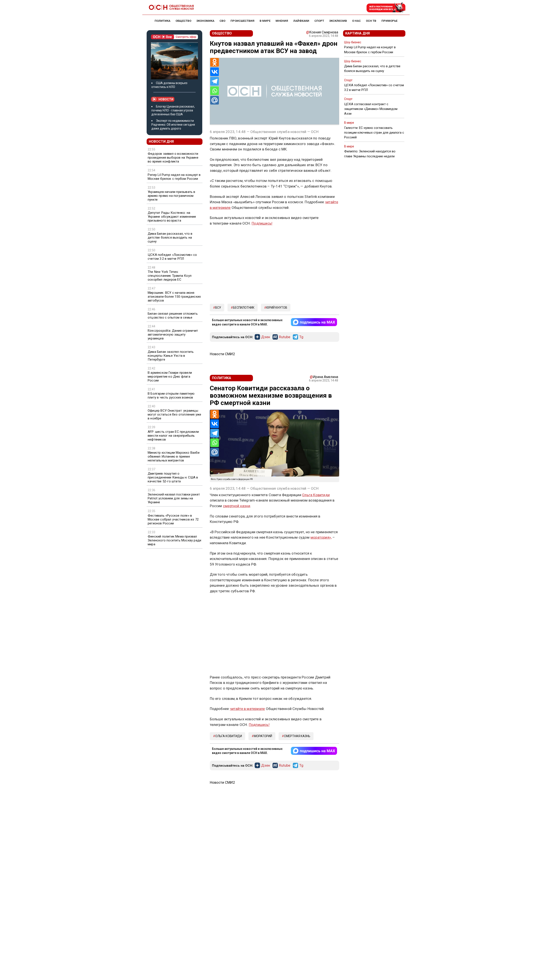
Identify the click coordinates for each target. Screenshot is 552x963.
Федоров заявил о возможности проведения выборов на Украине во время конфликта (173, 157)
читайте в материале (247, 709)
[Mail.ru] (214, 100)
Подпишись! (262, 223)
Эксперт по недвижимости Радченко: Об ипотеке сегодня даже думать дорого (173, 124)
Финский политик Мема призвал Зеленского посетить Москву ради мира (174, 540)
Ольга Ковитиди (316, 495)
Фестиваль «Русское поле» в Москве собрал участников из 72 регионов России (173, 519)
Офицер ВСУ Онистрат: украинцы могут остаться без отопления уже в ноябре (174, 414)
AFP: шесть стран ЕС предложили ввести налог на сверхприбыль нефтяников (173, 435)
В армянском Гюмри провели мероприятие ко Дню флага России (170, 376)
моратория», (321, 537)
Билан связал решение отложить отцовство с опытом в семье (173, 315)
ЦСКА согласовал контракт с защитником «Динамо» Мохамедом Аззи (370, 109)
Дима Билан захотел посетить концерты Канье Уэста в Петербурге (171, 355)
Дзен (265, 337)
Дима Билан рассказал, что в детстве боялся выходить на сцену (170, 237)
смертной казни (236, 506)
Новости (165, 99)
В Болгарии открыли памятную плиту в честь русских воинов (171, 395)
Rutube (284, 337)
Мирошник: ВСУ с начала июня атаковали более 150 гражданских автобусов (174, 296)
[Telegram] (214, 81)
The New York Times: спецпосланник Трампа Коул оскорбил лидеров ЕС (169, 275)
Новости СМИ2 (222, 354)
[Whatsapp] (214, 90)
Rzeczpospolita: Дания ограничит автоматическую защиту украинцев (173, 334)
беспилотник (243, 307)
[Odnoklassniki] (214, 62)
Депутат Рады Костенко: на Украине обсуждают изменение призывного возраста (172, 216)
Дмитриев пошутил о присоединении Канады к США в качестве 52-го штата (173, 477)
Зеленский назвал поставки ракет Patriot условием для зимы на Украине (174, 498)
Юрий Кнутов (276, 307)
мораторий (263, 736)
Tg (301, 337)
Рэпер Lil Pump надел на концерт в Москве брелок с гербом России (174, 177)
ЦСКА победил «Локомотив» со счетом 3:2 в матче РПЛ (172, 257)
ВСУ (218, 307)
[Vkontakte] (214, 71)
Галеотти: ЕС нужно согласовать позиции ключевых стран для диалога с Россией (374, 132)
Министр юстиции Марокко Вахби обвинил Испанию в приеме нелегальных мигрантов (173, 456)
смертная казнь (297, 736)
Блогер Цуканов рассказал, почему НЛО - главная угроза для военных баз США (173, 110)
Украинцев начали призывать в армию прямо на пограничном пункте (171, 196)
